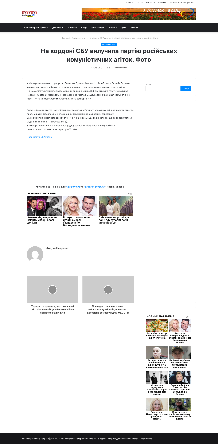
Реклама (162, 2)
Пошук (148, 84)
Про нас (139, 2)
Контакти (150, 2)
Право (123, 27)
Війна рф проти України (35, 27)
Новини (134, 27)
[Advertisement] (80, 164)
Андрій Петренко (57, 248)
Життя (111, 27)
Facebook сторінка (94, 186)
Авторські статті (79, 38)
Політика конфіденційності (181, 2)
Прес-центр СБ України (39, 136)
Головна (129, 2)
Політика (71, 27)
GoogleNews (73, 186)
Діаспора (56, 27)
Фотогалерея (98, 27)
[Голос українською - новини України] (29, 14)
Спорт (84, 27)
